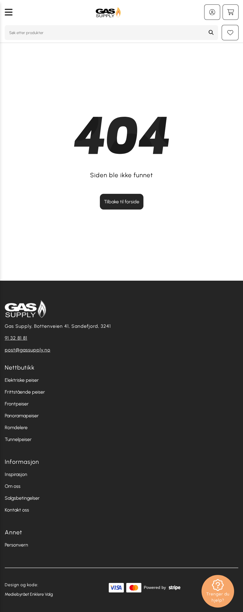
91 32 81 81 (16, 338)
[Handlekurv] (230, 12)
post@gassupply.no (27, 350)
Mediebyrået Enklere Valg (29, 594)
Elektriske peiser (22, 380)
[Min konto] (212, 12)
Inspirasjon (16, 474)
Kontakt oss (17, 510)
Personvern (16, 545)
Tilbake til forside (121, 201)
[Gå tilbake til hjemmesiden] (108, 12)
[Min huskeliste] (230, 32)
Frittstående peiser (25, 392)
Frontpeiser (17, 404)
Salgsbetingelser (22, 498)
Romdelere (16, 427)
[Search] (211, 32)
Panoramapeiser (22, 415)
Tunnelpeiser (18, 439)
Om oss (12, 486)
